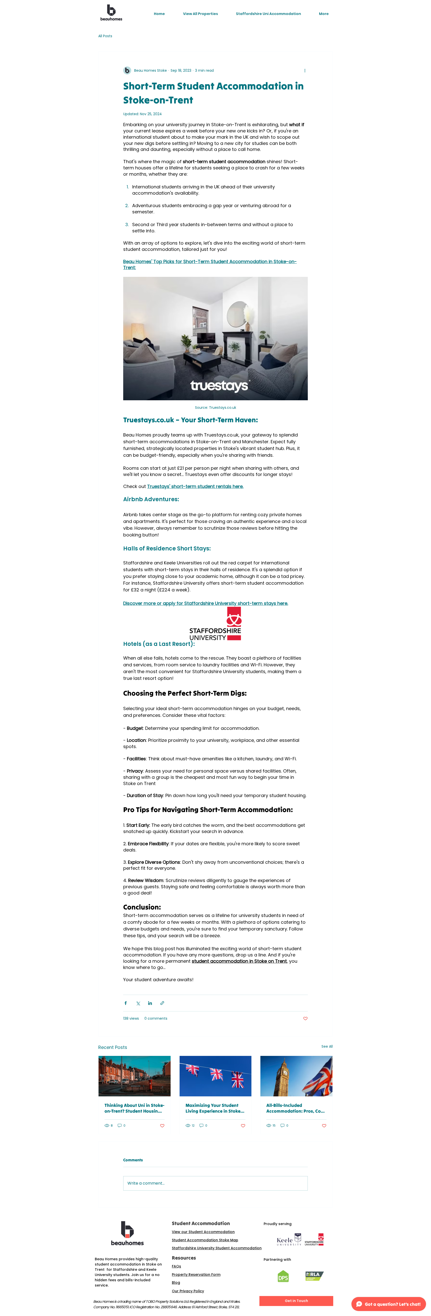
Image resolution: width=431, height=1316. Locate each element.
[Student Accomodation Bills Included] (296, 1076)
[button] (200, 13)
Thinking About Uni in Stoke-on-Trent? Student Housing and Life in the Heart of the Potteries (134, 1108)
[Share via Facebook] (125, 1003)
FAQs (176, 1266)
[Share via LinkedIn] (150, 1003)
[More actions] (305, 70)
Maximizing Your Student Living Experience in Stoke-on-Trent (214, 1108)
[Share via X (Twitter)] (137, 1003)
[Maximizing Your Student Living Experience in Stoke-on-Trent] (216, 1076)
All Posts (105, 36)
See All (327, 1046)
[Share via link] (162, 1003)
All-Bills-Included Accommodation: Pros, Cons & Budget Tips (296, 1108)
